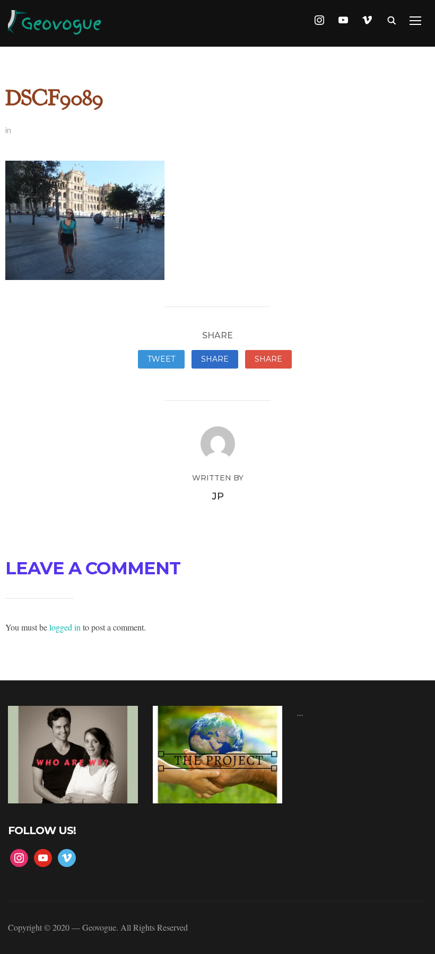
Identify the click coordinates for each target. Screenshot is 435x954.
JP (218, 496)
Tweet (161, 359)
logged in (65, 627)
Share (215, 359)
